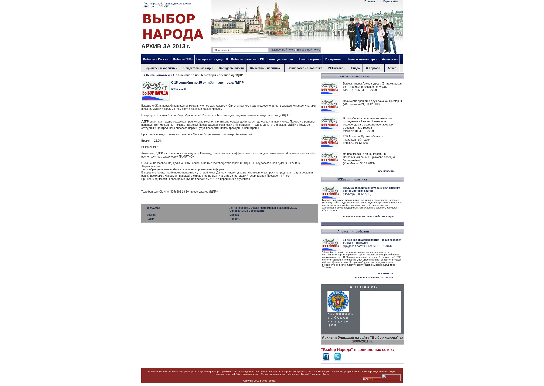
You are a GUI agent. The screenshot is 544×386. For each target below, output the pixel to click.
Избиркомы (299, 371)
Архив (392, 68)
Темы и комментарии (318, 371)
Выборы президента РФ (224, 371)
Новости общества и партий (276, 371)
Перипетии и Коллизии (357, 371)
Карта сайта (390, 1)
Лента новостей (158, 75)
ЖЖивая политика (352, 179)
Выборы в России (157, 371)
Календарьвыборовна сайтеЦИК (340, 319)
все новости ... (386, 273)
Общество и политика (247, 374)
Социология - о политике (305, 68)
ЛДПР (150, 218)
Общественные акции (198, 68)
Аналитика (337, 371)
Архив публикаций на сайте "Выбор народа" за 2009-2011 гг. (362, 339)
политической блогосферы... (377, 216)
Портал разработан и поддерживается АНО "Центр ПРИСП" (167, 5)
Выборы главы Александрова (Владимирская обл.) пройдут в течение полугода (372, 85)
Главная (369, 1)
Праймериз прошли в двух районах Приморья (372, 101)
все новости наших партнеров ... (375, 277)
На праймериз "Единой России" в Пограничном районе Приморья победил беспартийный (369, 157)
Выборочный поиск (308, 49)
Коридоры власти (231, 68)
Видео (355, 68)
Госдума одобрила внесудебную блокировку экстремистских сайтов (371, 189)
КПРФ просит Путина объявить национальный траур (363, 138)
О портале (315, 374)
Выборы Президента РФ (247, 59)
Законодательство (249, 371)
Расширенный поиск (282, 49)
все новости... (386, 171)
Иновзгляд (293, 374)
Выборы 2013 (176, 371)
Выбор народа (267, 380)
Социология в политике (273, 374)
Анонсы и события (353, 231)
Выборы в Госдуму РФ (212, 59)
